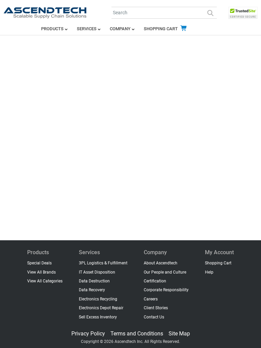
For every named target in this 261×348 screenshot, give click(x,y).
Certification (155, 281)
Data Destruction (94, 281)
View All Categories (45, 281)
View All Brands (41, 272)
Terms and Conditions (136, 333)
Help (209, 272)
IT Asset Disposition (97, 272)
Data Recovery (92, 290)
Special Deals (39, 263)
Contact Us (154, 317)
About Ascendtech (160, 263)
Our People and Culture (165, 272)
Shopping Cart (161, 28)
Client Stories (156, 308)
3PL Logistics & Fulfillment (103, 263)
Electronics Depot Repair (101, 308)
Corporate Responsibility (166, 290)
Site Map (179, 333)
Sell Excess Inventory (98, 317)
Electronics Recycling (98, 299)
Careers (151, 299)
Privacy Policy (88, 333)
